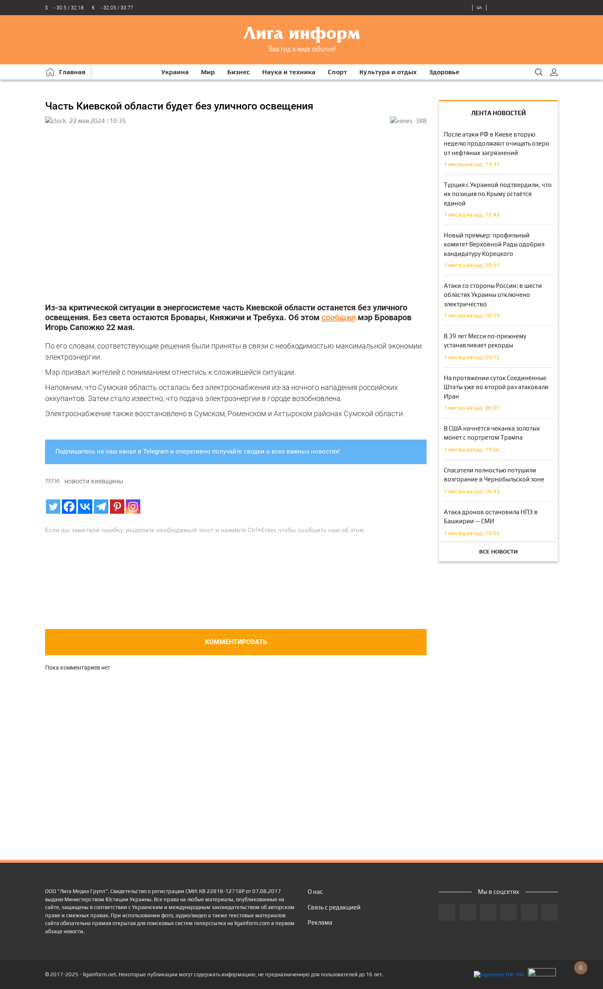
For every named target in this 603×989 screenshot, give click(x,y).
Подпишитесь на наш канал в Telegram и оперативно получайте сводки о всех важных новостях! (197, 451)
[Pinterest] (117, 506)
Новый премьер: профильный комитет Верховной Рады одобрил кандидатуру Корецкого (494, 244)
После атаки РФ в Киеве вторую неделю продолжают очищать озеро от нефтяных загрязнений (496, 143)
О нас (315, 891)
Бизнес (238, 72)
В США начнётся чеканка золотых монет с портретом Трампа (492, 433)
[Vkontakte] (85, 506)
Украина (175, 72)
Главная (72, 72)
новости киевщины (93, 481)
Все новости (498, 551)
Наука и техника (288, 72)
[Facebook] (69, 506)
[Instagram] (133, 506)
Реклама (320, 922)
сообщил (339, 317)
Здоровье (444, 72)
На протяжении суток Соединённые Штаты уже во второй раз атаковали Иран (496, 387)
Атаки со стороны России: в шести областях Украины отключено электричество (493, 295)
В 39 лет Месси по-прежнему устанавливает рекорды (485, 341)
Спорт (337, 72)
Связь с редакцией (334, 907)
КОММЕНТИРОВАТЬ (236, 642)
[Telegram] (101, 506)
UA (479, 7)
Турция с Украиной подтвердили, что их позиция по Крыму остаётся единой (498, 194)
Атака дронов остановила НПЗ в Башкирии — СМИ (491, 516)
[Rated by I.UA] (542, 974)
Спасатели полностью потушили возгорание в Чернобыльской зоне (494, 475)
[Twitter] (53, 506)
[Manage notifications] (580, 967)
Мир (208, 72)
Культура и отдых (388, 72)
